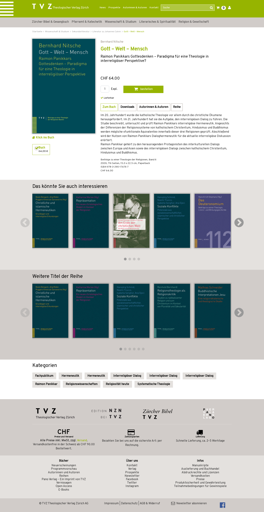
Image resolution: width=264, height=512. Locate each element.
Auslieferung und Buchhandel (200, 469)
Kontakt (154, 7)
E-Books (63, 490)
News (102, 7)
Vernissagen (63, 483)
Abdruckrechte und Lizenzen (200, 472)
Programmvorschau (64, 469)
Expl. (114, 89)
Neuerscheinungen (64, 465)
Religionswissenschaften (82, 384)
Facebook (132, 479)
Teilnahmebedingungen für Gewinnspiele (200, 486)
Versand (82, 440)
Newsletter (132, 476)
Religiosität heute (117, 384)
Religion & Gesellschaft (194, 22)
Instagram (132, 486)
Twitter (132, 483)
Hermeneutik (70, 376)
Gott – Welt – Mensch (134, 31)
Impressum (111, 503)
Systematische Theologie (153, 384)
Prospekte (114, 7)
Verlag (132, 469)
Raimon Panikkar (46, 384)
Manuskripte (200, 465)
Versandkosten (200, 476)
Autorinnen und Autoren (64, 472)
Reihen (63, 476)
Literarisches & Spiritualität (157, 22)
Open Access (64, 486)
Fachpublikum (44, 376)
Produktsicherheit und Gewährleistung (200, 483)
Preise (200, 479)
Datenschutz (129, 503)
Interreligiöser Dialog (127, 376)
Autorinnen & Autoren (135, 7)
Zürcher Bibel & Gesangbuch (50, 22)
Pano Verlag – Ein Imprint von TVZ (64, 479)
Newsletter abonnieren (191, 503)
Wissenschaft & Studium (120, 22)
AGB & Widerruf (150, 503)
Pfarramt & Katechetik (87, 22)
